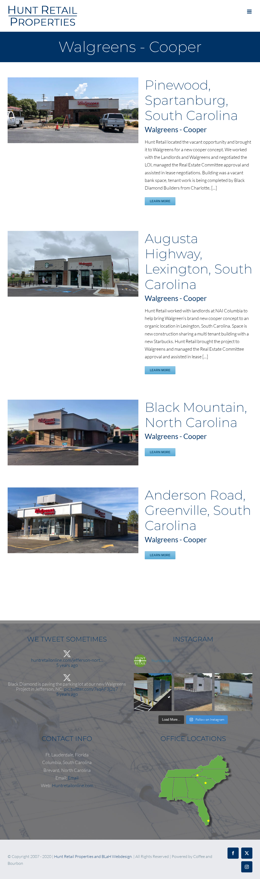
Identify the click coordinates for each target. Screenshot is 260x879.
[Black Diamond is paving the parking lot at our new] (193, 692)
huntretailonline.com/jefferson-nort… (67, 660)
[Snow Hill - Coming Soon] (233, 692)
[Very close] (153, 692)
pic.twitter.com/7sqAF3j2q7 (91, 689)
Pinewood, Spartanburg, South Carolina (191, 100)
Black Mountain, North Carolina (196, 414)
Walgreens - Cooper (176, 129)
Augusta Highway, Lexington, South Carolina (198, 261)
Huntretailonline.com (72, 785)
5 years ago (67, 665)
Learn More (160, 201)
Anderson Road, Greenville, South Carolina (198, 510)
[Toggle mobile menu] (249, 11)
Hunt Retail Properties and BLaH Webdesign (93, 856)
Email (73, 778)
